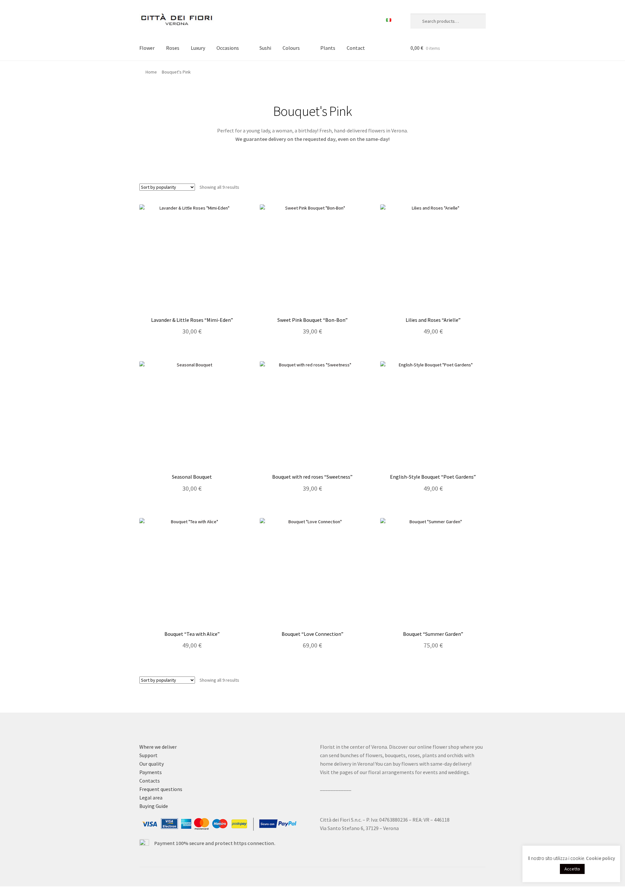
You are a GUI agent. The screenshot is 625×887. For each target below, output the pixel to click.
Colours (291, 48)
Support (148, 755)
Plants (327, 48)
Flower (147, 48)
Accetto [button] (572, 869)
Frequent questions (160, 789)
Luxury (198, 48)
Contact (356, 48)
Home (151, 72)
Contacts (149, 780)
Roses (172, 48)
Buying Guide (153, 806)
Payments (150, 772)
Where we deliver (158, 747)
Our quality (151, 763)
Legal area (150, 797)
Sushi (265, 48)
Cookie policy (600, 858)
